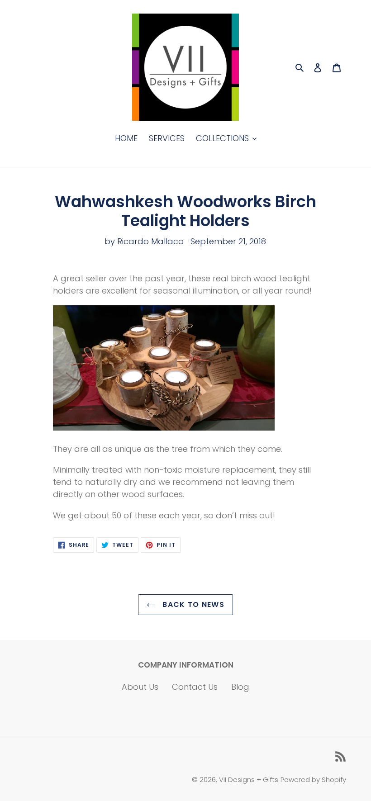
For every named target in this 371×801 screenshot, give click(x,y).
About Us (140, 686)
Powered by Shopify (313, 779)
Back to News (192, 604)
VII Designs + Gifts (248, 779)
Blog (240, 686)
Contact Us (195, 686)
